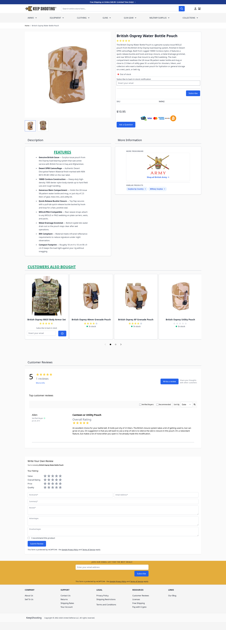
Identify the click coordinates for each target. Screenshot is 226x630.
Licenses (136, 599)
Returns (64, 599)
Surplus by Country (136, 189)
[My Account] (195, 9)
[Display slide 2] (115, 344)
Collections (189, 17)
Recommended (165, 404)
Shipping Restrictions (106, 599)
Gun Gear (128, 17)
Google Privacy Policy (70, 549)
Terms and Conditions (106, 604)
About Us (29, 595)
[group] (124, 40)
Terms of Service (88, 549)
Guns (105, 17)
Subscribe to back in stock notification (134, 79)
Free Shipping (138, 603)
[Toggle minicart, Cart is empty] (199, 9)
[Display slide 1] (110, 344)
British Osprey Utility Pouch (180, 319)
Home (27, 25)
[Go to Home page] (40, 8)
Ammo (31, 17)
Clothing (82, 17)
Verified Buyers (148, 404)
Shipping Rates (67, 603)
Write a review (169, 381)
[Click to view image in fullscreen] (68, 75)
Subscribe (141, 573)
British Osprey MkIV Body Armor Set (46, 319)
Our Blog (172, 595)
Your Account (67, 607)
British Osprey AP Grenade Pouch (135, 319)
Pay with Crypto (139, 607)
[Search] (182, 8)
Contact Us (65, 595)
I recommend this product (43, 538)
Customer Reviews (140, 595)
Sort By (176, 404)
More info (40, 383)
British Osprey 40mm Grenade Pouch (91, 319)
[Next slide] (120, 344)
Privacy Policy (102, 595)
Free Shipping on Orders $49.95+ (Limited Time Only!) (112, 2)
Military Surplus (158, 17)
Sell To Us (29, 599)
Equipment (55, 17)
